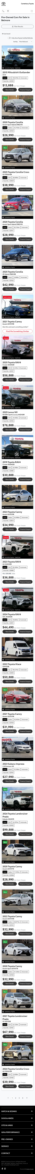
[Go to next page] (27, 1098)
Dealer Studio (30, 1169)
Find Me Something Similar (17, 331)
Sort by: (15, 41)
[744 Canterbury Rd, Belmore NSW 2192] (8, 11)
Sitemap (13, 1163)
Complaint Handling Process (11, 1165)
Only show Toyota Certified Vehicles (22, 38)
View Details (9, 90)
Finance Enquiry (25, 90)
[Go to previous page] (8, 1098)
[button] (32, 11)
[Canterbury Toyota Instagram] (5, 1169)
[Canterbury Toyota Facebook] (2, 1169)
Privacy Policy (19, 1163)
